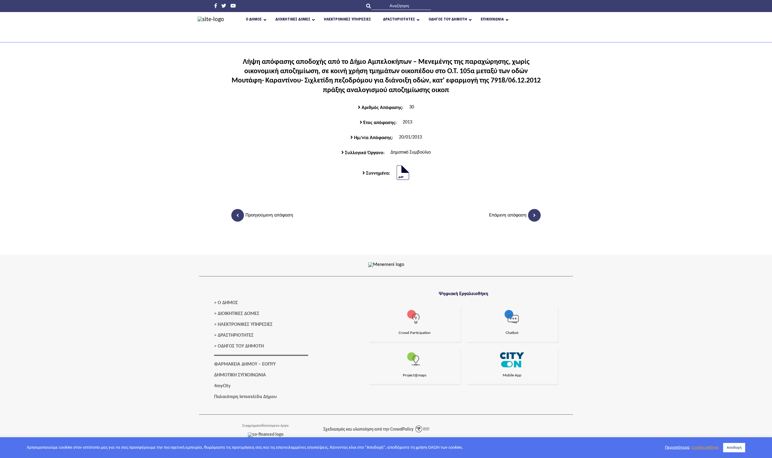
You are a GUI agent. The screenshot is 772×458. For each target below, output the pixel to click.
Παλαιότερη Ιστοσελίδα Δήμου (245, 396)
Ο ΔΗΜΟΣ (228, 303)
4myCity (222, 386)
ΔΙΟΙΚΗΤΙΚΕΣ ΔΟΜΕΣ (238, 313)
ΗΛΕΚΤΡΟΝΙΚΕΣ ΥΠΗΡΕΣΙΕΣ (245, 324)
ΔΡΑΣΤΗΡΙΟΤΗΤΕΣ (236, 335)
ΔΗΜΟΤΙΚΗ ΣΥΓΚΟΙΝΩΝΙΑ (240, 375)
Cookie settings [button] (705, 447)
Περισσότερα (677, 447)
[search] (401, 6)
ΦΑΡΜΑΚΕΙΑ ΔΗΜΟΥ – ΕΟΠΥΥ (245, 364)
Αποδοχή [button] (734, 448)
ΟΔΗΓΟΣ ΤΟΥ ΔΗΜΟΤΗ (241, 346)
